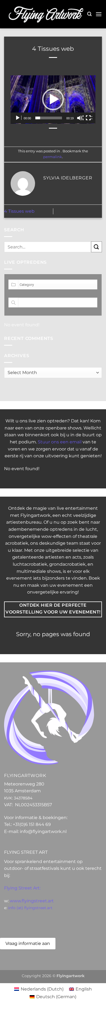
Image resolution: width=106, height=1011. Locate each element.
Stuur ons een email (60, 441)
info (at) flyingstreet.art (30, 907)
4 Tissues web (19, 211)
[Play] (18, 118)
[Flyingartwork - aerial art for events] (45, 14)
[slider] (48, 118)
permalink (52, 157)
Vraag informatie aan (27, 943)
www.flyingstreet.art (32, 900)
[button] (89, 14)
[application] (53, 99)
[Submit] (96, 246)
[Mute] (80, 118)
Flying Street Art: (22, 888)
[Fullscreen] (89, 118)
